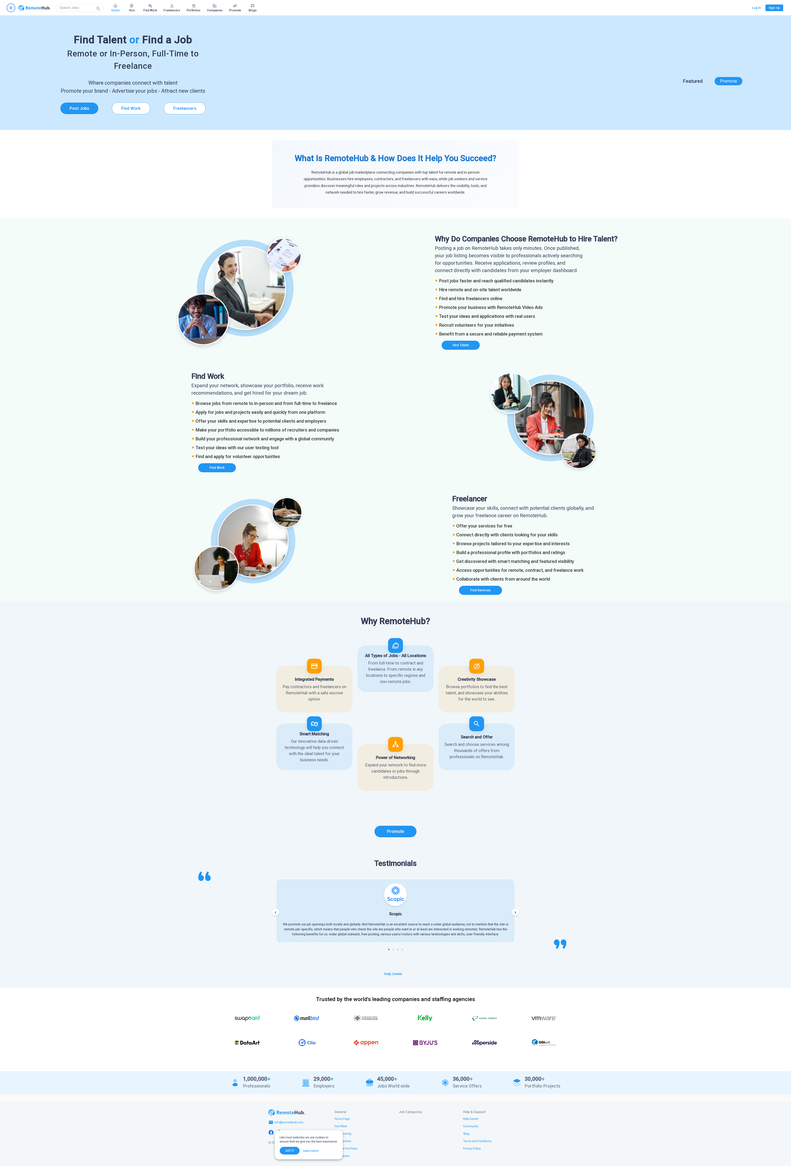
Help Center (393, 974)
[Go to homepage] (35, 8)
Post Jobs (79, 108)
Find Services (480, 590)
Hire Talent (461, 345)
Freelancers (184, 108)
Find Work (131, 108)
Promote (728, 81)
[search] (79, 8)
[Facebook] (271, 1132)
